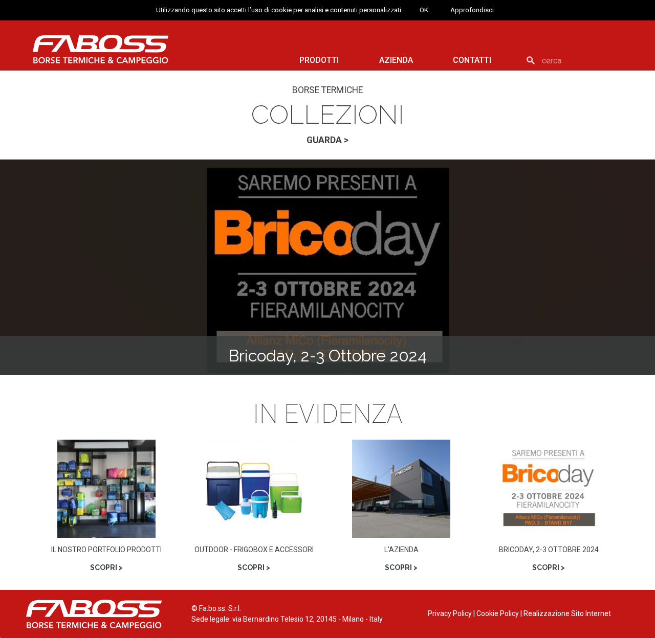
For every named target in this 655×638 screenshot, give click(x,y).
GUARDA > (327, 140)
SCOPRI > (106, 567)
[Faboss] (100, 49)
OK (424, 10)
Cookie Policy (497, 613)
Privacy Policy (450, 613)
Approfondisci (472, 10)
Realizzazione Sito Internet (567, 613)
